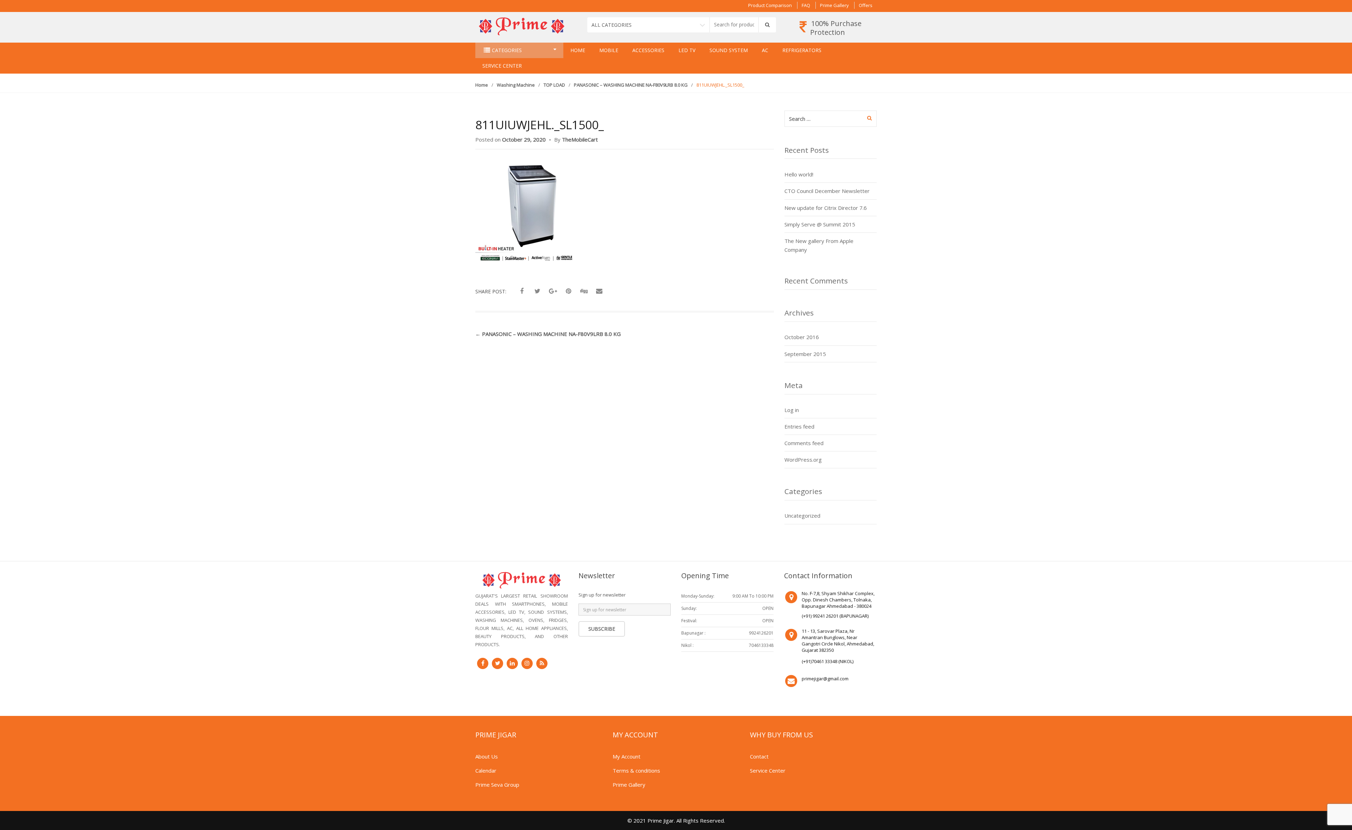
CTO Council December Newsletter (827, 190)
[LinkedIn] (512, 663)
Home (577, 50)
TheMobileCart (580, 139)
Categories (507, 50)
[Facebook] (482, 663)
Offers (865, 5)
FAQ (806, 5)
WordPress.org (803, 459)
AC (765, 50)
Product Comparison (770, 5)
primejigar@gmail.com (825, 678)
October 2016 (801, 337)
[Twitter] (497, 663)
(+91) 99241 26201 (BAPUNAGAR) (835, 616)
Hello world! (798, 174)
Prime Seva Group (497, 784)
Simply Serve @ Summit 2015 (819, 224)
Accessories (648, 50)
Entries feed (799, 426)
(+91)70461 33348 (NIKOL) (827, 661)
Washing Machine (516, 85)
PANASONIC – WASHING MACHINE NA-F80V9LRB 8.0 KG (631, 85)
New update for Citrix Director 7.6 (825, 207)
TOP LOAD (554, 85)
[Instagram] (527, 663)
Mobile (608, 50)
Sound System (728, 50)
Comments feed (804, 443)
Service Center (502, 65)
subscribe (601, 628)
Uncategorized (802, 515)
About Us (486, 756)
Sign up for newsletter (602, 595)
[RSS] (541, 663)
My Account (626, 756)
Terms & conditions (636, 770)
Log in (791, 409)
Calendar (485, 770)
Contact (759, 756)
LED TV (686, 50)
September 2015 (805, 353)
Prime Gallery (834, 5)
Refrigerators (801, 50)
